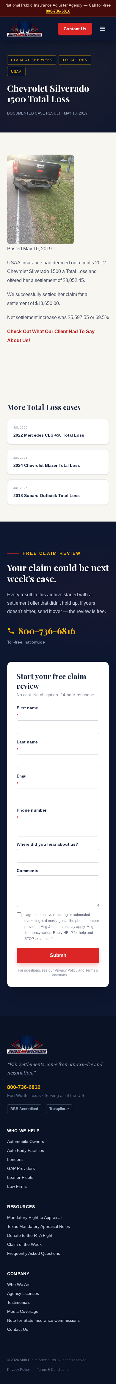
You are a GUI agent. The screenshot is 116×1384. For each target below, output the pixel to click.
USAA (16, 71)
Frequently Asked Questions (33, 1253)
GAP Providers (21, 1168)
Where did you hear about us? (47, 844)
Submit (58, 955)
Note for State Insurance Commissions (43, 1320)
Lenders (15, 1159)
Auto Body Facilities (25, 1150)
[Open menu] (102, 28)
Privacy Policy (66, 970)
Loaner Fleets (20, 1177)
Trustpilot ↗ (59, 1109)
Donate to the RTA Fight (29, 1235)
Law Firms (17, 1186)
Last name (27, 746)
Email (22, 780)
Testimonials (18, 1302)
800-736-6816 (58, 11)
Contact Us (75, 28)
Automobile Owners (25, 1141)
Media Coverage (22, 1311)
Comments (27, 870)
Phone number (31, 814)
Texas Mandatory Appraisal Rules (38, 1226)
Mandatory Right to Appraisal (34, 1217)
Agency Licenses (23, 1293)
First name (27, 711)
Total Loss (74, 60)
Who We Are (19, 1284)
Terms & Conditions (52, 1370)
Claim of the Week (31, 60)
